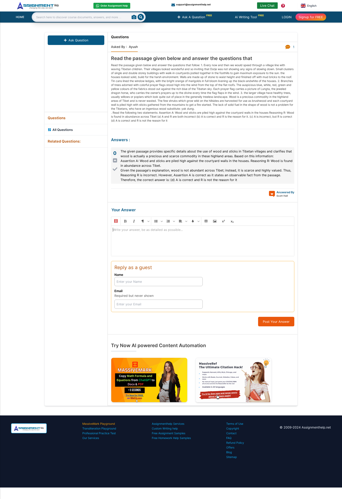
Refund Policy (235, 442)
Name (118, 275)
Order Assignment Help (114, 5)
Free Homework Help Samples (171, 438)
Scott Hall (282, 195)
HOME (20, 17)
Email (118, 291)
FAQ (229, 438)
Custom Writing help (165, 428)
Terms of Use (234, 423)
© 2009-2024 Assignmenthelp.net (305, 427)
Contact (231, 433)
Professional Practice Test (99, 433)
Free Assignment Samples (168, 433)
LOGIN (287, 17)
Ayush (133, 47)
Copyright (232, 428)
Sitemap (231, 457)
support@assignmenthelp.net (193, 4)
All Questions (62, 130)
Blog (229, 452)
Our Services (90, 438)
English (311, 5)
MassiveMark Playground (98, 423)
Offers (230, 447)
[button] (116, 221)
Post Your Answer (276, 322)
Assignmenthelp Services (168, 423)
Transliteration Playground (99, 428)
